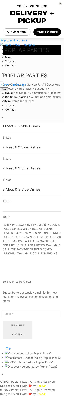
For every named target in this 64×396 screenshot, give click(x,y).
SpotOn (41, 385)
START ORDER (47, 32)
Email (6, 308)
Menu (8, 57)
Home (9, 49)
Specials (10, 61)
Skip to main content (13, 40)
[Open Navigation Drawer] (1, 81)
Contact (10, 65)
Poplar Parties (14, 53)
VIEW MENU (16, 32)
